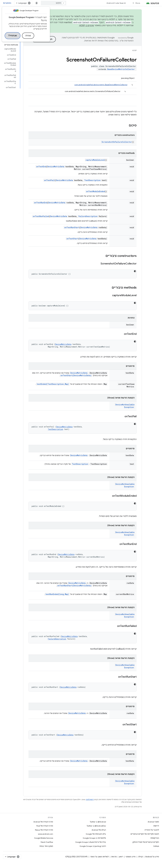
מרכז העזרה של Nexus (44, 830)
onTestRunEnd (40, 202)
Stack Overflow (47, 842)
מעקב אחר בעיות (46, 846)
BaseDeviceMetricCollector (121, 69)
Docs (138, 3)
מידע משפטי (131, 857)
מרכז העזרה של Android (43, 822)
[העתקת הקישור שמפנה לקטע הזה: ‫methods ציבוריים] (109, 287)
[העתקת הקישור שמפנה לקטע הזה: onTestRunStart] (115, 677)
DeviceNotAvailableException (125, 405)
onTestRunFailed (41, 216)
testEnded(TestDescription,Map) (53, 384)
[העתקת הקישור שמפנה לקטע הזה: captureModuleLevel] (109, 295)
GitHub (156, 846)
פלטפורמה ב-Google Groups (94, 838)
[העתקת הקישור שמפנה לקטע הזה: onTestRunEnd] (116, 544)
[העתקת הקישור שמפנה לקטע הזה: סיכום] (126, 125)
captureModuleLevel (95, 160)
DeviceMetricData (55, 166)
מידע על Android (152, 857)
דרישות (156, 826)
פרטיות (114, 857)
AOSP (134, 50)
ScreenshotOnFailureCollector (117, 142)
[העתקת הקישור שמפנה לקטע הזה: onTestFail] (122, 416)
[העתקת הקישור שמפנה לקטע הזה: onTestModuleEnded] (109, 496)
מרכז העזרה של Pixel (44, 826)
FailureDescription (88, 216)
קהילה (140, 857)
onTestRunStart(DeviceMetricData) (74, 585)
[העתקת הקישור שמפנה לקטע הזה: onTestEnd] (121, 334)
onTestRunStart (71, 227)
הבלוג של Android (99, 830)
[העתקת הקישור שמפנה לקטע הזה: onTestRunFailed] (114, 626)
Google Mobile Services (43, 838)
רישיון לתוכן (90, 799)
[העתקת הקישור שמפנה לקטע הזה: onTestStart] (120, 724)
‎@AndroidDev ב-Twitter (96, 826)
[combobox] (53, 3)
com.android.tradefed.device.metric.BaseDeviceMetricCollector (100, 85)
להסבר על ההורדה (152, 830)
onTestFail (49, 180)
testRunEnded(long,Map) (57, 594)
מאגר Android (153, 822)
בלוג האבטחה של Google (96, 834)
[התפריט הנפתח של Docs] (132, 3)
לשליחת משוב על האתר (99, 857)
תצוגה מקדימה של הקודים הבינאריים (145, 834)
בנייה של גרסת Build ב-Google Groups (90, 842)
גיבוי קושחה (154, 838)
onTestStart (72, 238)
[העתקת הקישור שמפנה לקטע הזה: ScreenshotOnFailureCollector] (98, 263)
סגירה (28, 35)
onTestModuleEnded (95, 191)
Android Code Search (116, 3)
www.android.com (45, 834)
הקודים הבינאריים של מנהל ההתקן (146, 842)
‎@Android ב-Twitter (98, 822)
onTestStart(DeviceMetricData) (76, 375)
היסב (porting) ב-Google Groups (93, 846)
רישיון (121, 857)
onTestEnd (41, 166)
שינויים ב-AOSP (86, 25)
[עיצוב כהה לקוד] (134, 271)
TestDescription (92, 180)
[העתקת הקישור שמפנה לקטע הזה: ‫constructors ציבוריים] (103, 256)
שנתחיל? (12, 35)
